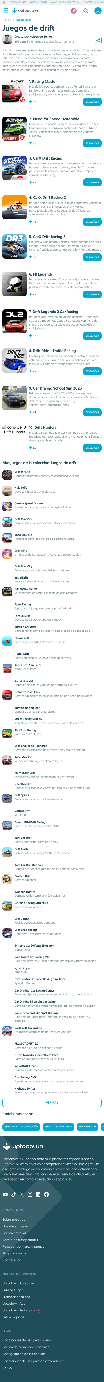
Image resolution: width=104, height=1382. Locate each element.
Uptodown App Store (18, 1283)
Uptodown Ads (13, 1303)
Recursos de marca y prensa (23, 1246)
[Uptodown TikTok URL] (13, 1194)
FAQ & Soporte (13, 1317)
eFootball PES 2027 (38, 2)
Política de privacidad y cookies (25, 1347)
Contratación (12, 1260)
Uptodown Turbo (20, 1310)
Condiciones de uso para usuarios (27, 1340)
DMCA (7, 1368)
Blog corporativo (14, 1253)
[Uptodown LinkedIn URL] (38, 1194)
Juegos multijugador (58, 1126)
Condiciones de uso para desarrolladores (32, 1361)
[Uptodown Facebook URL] (46, 1194)
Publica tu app (12, 1290)
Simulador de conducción (21, 1126)
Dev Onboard (87, 1126)
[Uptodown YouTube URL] (5, 1194)
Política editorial (14, 1233)
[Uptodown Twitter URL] (22, 1194)
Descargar (92, 101)
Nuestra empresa (15, 1226)
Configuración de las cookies (23, 1354)
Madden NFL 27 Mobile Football (66, 2)
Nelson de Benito (41, 37)
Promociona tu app (16, 1297)
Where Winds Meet (17, 2)
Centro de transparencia (20, 1240)
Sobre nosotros (13, 1219)
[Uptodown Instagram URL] (30, 1194)
